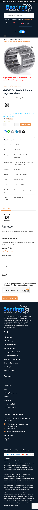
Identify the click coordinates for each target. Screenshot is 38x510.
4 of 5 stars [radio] (11, 251)
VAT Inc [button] (16, 32)
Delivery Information (10, 393)
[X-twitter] (8, 439)
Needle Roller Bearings (16, 39)
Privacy (6, 396)
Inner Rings (7, 367)
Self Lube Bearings (10, 344)
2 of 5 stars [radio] (5, 251)
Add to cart (25, 124)
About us (6, 382)
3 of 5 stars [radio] (8, 251)
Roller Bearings (8, 341)
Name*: (4, 267)
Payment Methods (9, 404)
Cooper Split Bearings (11, 355)
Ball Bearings (8, 337)
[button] (5, 36)
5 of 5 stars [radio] (13, 251)
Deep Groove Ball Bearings (12, 359)
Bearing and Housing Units (12, 352)
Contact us (7, 385)
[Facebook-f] (5, 439)
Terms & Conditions (10, 408)
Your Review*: (7, 255)
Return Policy (8, 400)
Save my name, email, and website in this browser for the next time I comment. (20, 284)
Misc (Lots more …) (10, 370)
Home (5, 39)
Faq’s (5, 389)
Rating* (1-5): (7, 248)
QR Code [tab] (6, 208)
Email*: (4, 275)
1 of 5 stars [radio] (3, 251)
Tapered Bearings (9, 348)
